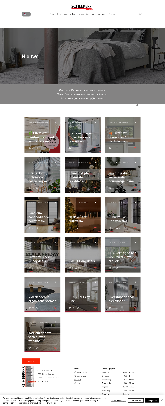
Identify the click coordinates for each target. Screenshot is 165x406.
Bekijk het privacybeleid (46, 402)
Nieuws (77, 379)
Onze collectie (80, 372)
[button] (56, 14)
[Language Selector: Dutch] (26, 14)
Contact (77, 383)
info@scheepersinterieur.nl (48, 377)
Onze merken (80, 376)
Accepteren (152, 400)
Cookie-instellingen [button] (118, 400)
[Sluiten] (161, 400)
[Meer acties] (56, 122)
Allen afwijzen (135, 400)
